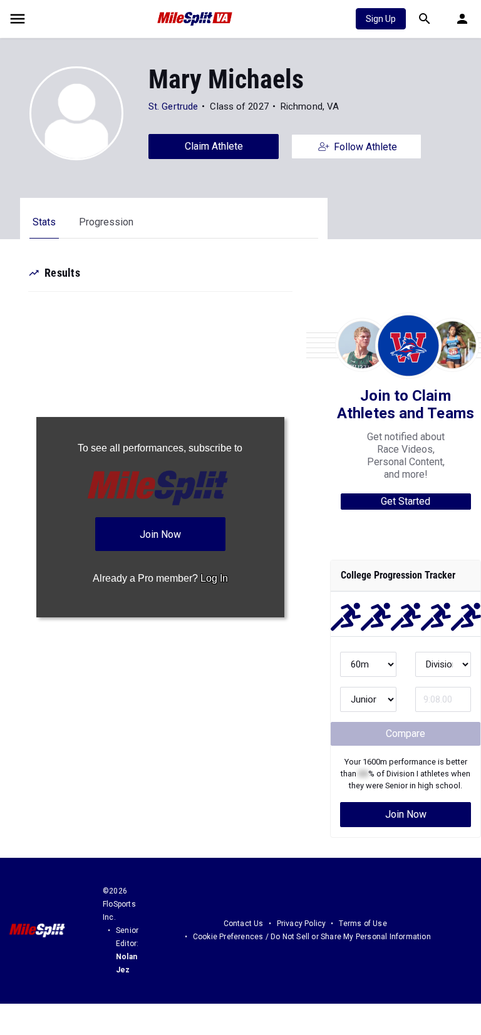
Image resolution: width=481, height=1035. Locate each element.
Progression (106, 222)
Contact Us (244, 923)
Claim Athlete (214, 146)
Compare (405, 733)
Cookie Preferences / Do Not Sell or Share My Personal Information (312, 936)
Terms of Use (362, 923)
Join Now (406, 814)
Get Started (405, 501)
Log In (214, 578)
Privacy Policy (301, 923)
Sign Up (381, 19)
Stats (44, 222)
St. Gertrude (173, 106)
